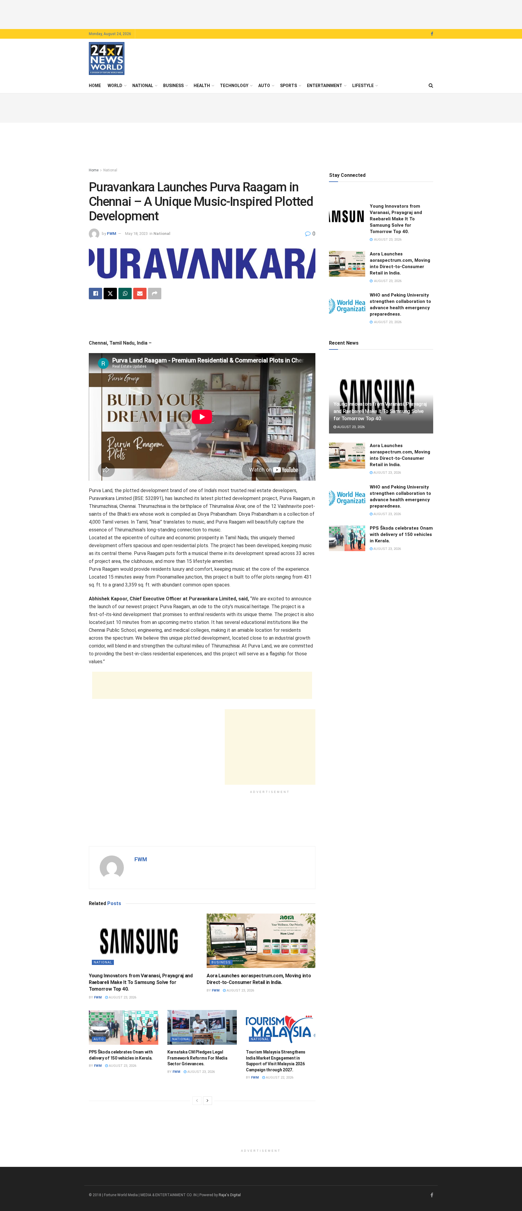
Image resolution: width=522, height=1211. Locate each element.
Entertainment (324, 85)
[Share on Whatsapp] (125, 293)
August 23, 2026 (122, 997)
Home (95, 85)
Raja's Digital (230, 1195)
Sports (288, 85)
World (115, 85)
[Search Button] (431, 85)
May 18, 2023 (136, 233)
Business (173, 85)
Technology (234, 85)
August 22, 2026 (279, 1078)
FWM (111, 233)
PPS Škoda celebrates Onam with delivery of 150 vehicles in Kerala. (401, 534)
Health (202, 85)
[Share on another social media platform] (154, 293)
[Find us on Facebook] (432, 34)
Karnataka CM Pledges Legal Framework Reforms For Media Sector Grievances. (197, 1058)
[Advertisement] (261, 13)
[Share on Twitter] (110, 293)
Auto (264, 85)
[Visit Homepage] (106, 58)
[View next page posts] (207, 1100)
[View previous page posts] (196, 1100)
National (142, 85)
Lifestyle (363, 85)
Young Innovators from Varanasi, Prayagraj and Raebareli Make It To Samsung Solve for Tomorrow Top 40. (141, 982)
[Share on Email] (140, 293)
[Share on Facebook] (95, 293)
